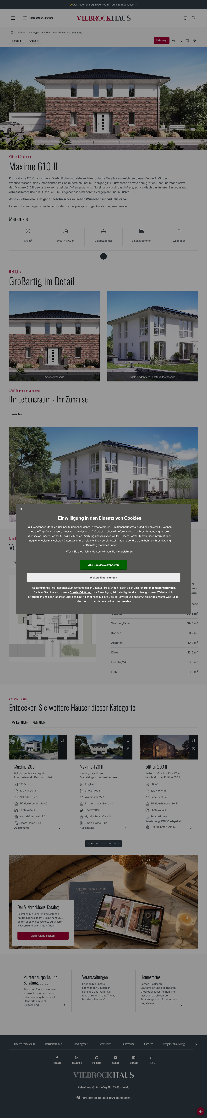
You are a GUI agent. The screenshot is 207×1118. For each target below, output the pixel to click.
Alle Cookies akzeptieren (103, 565)
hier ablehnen (124, 551)
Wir (30, 527)
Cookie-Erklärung (81, 592)
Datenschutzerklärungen (159, 587)
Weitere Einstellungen (103, 577)
